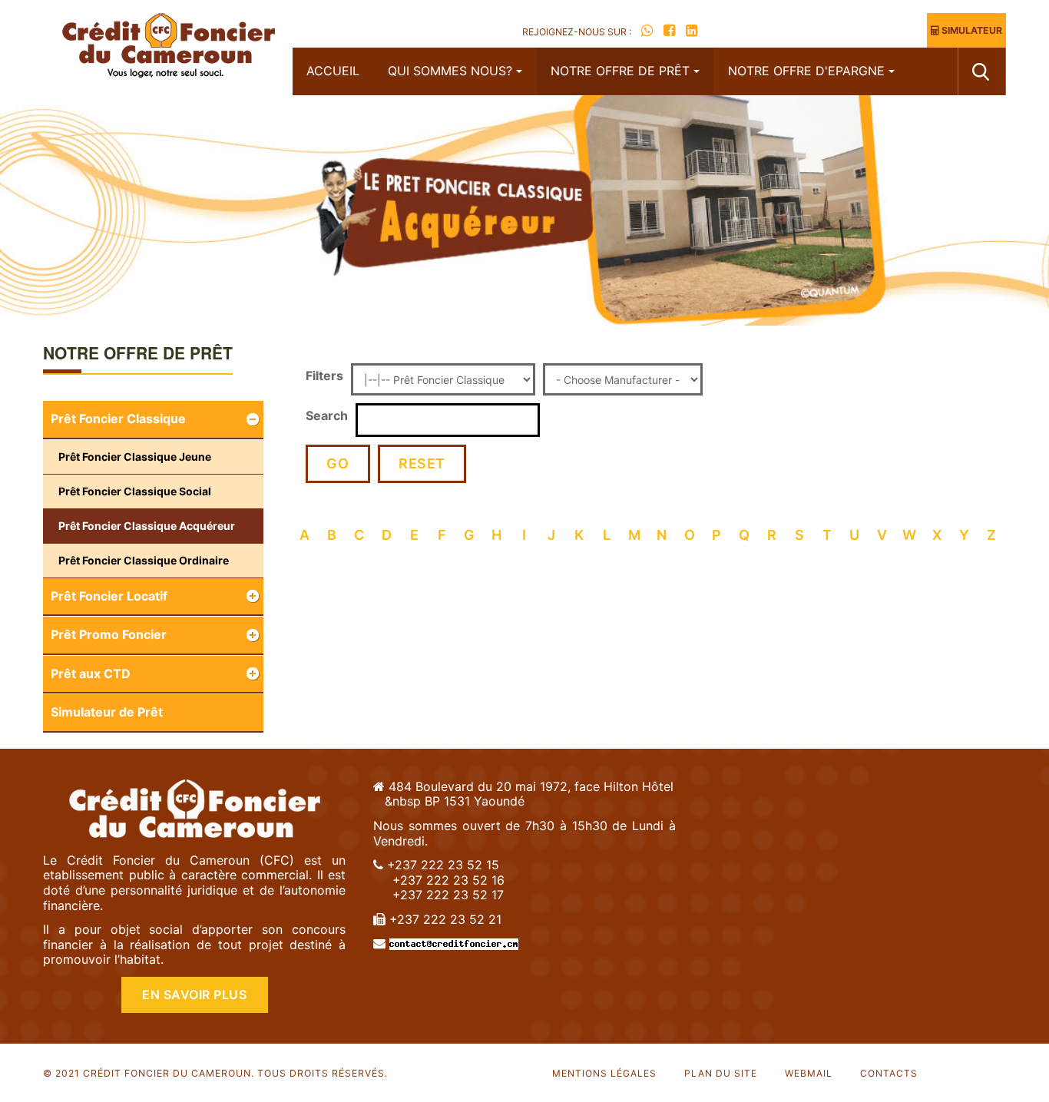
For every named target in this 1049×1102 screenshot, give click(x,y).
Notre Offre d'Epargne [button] (806, 70)
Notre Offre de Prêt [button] (620, 70)
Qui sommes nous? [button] (450, 70)
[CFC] (167, 47)
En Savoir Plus (194, 994)
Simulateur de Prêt (107, 712)
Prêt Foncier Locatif (109, 596)
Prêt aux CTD (91, 673)
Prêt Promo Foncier (109, 634)
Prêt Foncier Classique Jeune (134, 456)
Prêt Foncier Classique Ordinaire (143, 560)
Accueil (332, 70)
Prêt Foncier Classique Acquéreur (146, 525)
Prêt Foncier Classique (118, 418)
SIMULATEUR (970, 30)
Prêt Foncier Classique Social (134, 491)
